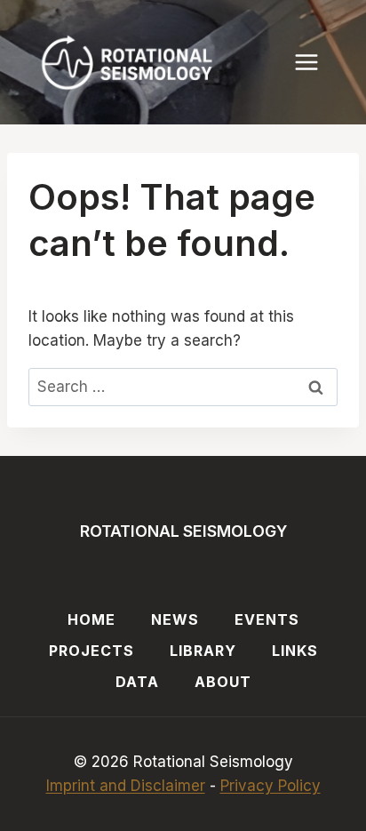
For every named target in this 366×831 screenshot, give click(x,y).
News (175, 619)
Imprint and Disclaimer (125, 786)
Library (203, 650)
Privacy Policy (270, 786)
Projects (91, 650)
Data (137, 682)
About (223, 682)
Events (267, 619)
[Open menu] (315, 62)
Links (295, 650)
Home (91, 619)
